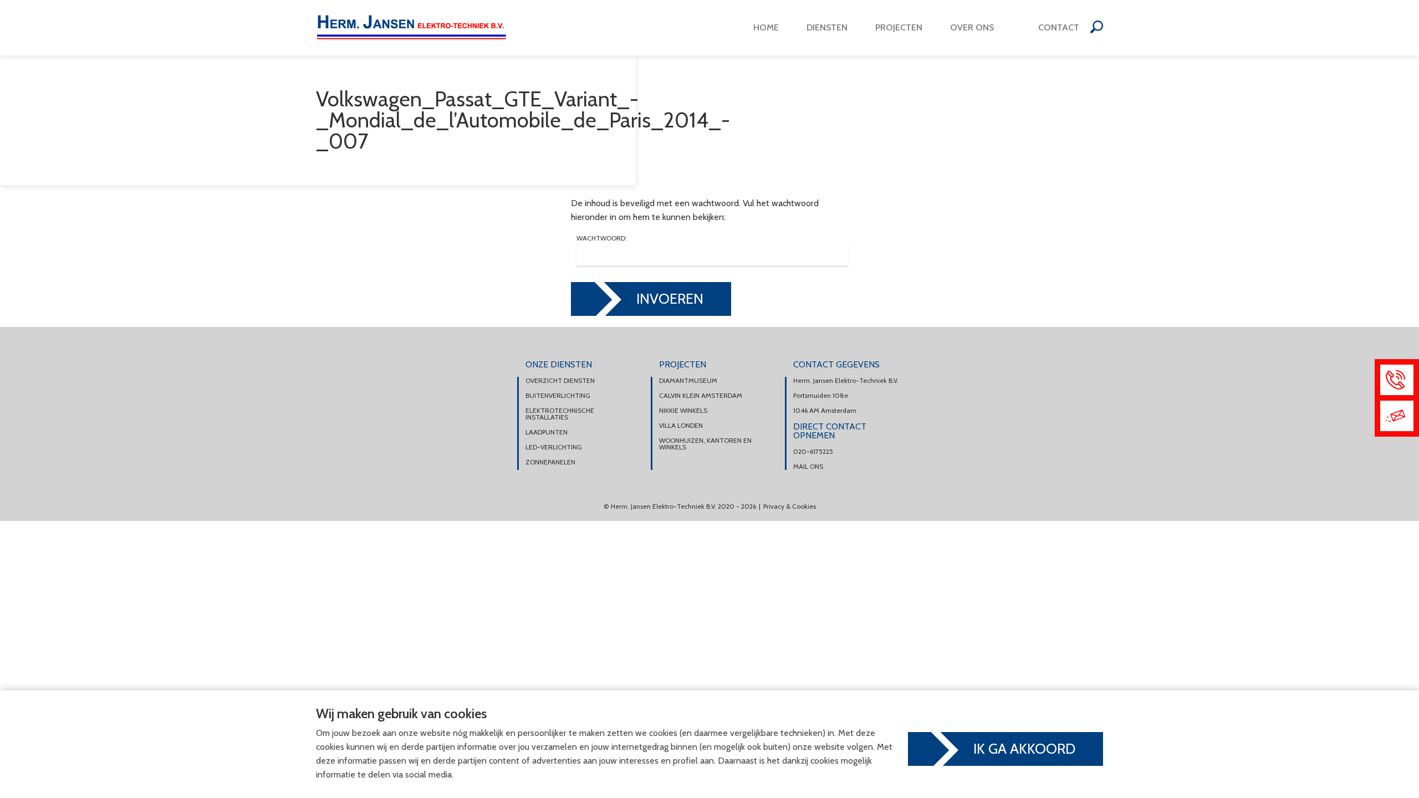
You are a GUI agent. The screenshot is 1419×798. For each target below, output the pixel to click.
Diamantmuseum (688, 380)
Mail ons (808, 466)
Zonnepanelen (550, 462)
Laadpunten (546, 432)
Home (766, 27)
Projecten (898, 27)
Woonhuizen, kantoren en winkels (705, 444)
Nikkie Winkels (683, 410)
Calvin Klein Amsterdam (700, 395)
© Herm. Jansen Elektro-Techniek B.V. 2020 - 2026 (680, 506)
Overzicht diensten (560, 380)
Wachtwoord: (601, 238)
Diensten (827, 27)
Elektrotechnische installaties (559, 414)
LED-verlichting (553, 447)
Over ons (972, 27)
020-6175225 (813, 451)
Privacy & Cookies (789, 506)
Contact (1058, 27)
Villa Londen (681, 425)
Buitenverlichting (557, 395)
